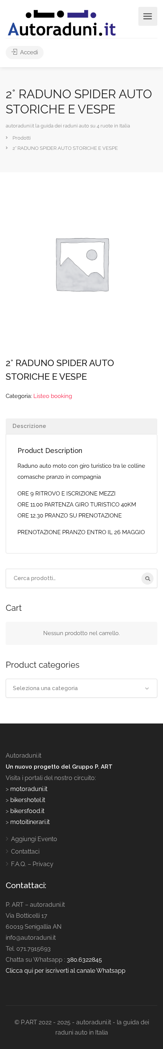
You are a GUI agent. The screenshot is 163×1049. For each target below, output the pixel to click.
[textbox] (81, 688)
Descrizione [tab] (29, 426)
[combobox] (81, 688)
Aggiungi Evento (34, 839)
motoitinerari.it (29, 822)
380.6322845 (84, 959)
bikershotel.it (27, 800)
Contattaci (25, 851)
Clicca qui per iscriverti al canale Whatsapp (65, 970)
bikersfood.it (27, 811)
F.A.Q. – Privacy (32, 864)
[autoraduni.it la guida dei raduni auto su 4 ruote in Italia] (62, 23)
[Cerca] (147, 578)
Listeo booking (52, 396)
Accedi (28, 52)
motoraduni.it (28, 789)
